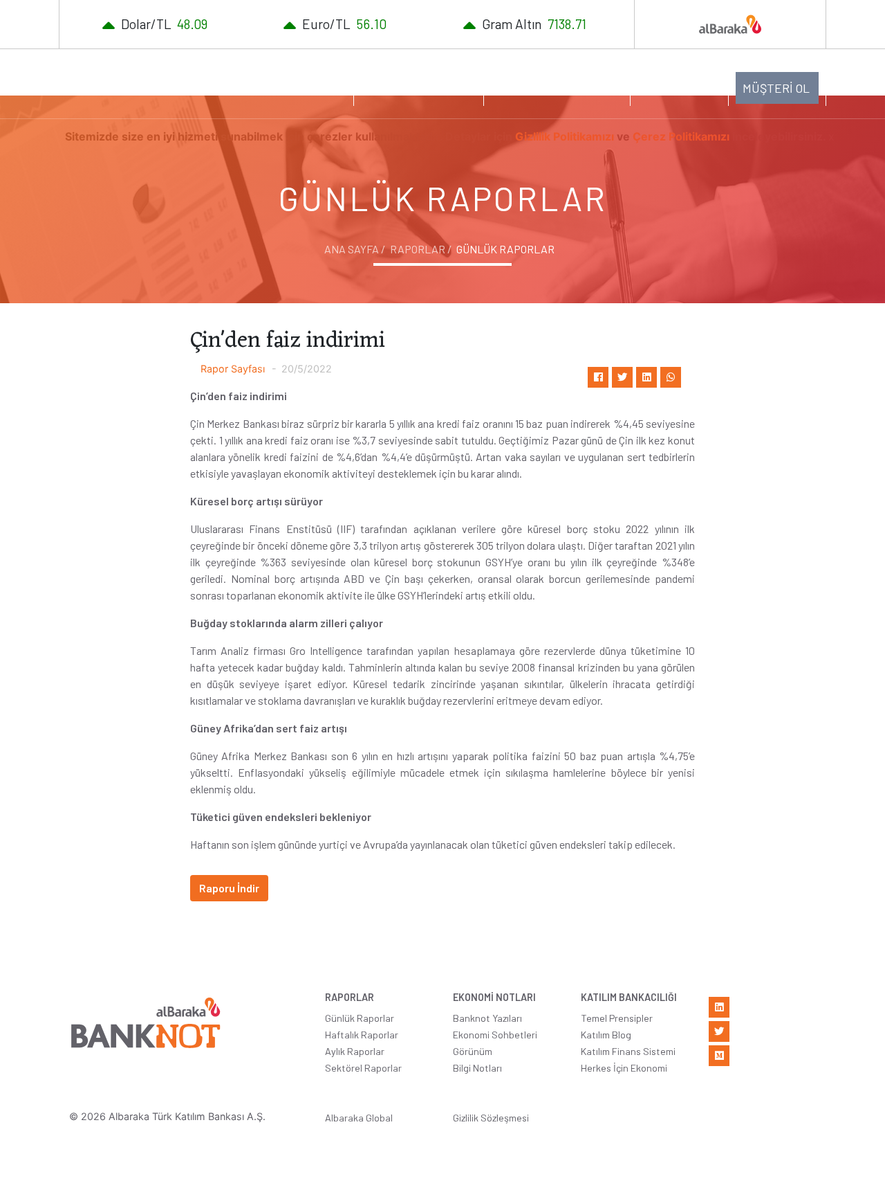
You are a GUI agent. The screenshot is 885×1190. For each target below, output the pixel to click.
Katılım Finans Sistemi (628, 1051)
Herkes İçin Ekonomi (624, 1068)
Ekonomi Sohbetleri (495, 1034)
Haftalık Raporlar (361, 1034)
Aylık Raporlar (354, 1051)
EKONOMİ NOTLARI (412, 86)
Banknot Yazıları (487, 1018)
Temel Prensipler (617, 1018)
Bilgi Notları (477, 1068)
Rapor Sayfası (233, 369)
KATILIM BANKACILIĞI (550, 86)
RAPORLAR (302, 86)
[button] (679, 86)
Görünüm (472, 1051)
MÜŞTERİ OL (776, 88)
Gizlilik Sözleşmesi (491, 1118)
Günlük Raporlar (359, 1018)
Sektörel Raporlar (363, 1068)
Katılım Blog (606, 1034)
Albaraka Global (359, 1118)
